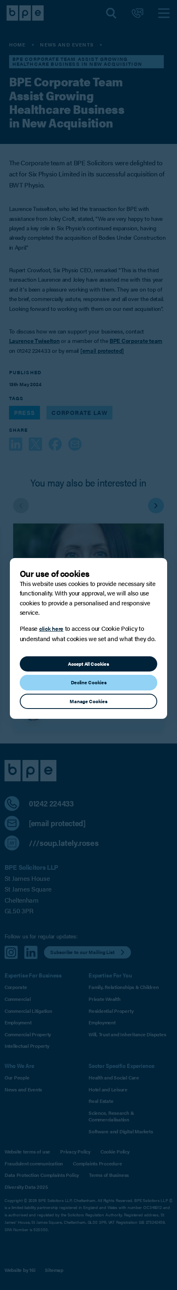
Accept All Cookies (88, 663)
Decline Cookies (89, 682)
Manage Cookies (88, 701)
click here (51, 628)
